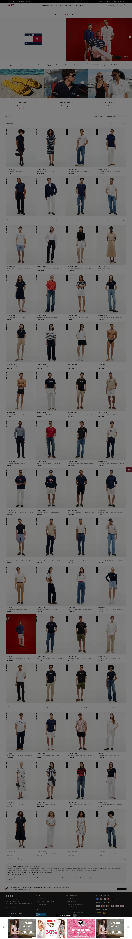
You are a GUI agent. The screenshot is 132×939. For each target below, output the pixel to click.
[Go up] (74, 915)
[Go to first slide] (128, 927)
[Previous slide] (3, 927)
